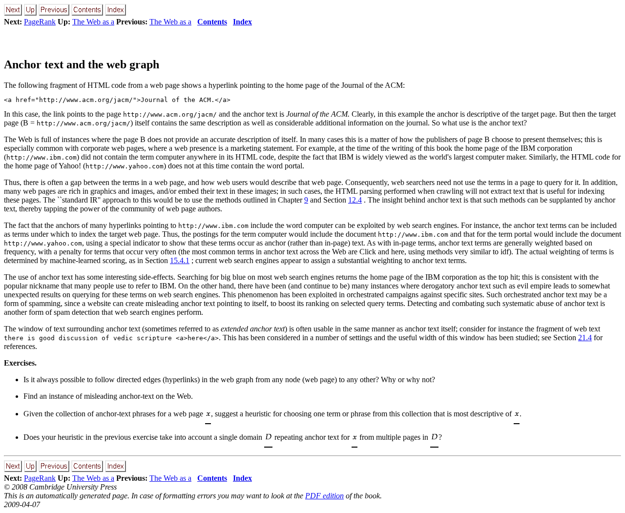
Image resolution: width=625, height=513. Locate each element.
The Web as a (93, 22)
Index (242, 22)
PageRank (40, 22)
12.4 (355, 200)
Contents (212, 22)
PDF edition (324, 496)
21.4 (585, 337)
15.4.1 (179, 260)
